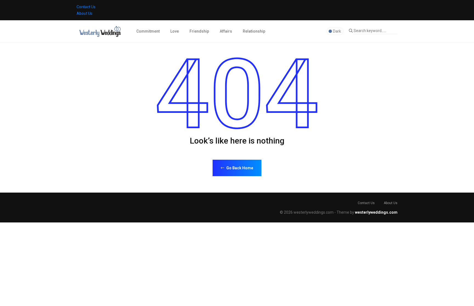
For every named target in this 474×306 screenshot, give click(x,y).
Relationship (254, 31)
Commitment (148, 31)
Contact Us (86, 7)
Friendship (199, 31)
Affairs (226, 31)
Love (174, 31)
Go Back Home (239, 168)
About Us (84, 13)
